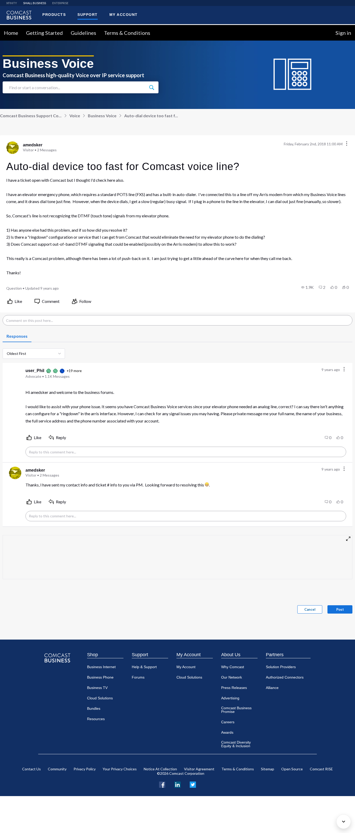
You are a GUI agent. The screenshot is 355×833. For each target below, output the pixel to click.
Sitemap (267, 769)
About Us (230, 654)
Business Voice (102, 115)
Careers (227, 722)
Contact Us (31, 769)
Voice (74, 115)
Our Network (231, 677)
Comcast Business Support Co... (31, 115)
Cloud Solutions (100, 698)
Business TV (97, 687)
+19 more (74, 371)
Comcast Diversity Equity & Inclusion (236, 744)
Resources (96, 719)
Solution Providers (281, 667)
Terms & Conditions (127, 33)
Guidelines (83, 33)
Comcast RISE (321, 769)
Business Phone (100, 677)
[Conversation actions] (347, 143)
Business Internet (101, 667)
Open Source (292, 769)
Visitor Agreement (199, 769)
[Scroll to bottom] (343, 821)
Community (57, 769)
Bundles (93, 708)
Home (11, 33)
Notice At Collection (160, 769)
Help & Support (144, 667)
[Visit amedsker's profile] (12, 147)
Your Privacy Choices (120, 769)
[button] (307, 287)
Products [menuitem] (54, 14)
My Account (188, 654)
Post (340, 609)
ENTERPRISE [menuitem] (60, 3)
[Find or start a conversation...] (151, 87)
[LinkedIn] (177, 784)
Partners (275, 654)
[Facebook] (162, 784)
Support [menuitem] (87, 14)
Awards (227, 732)
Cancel (309, 609)
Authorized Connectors (285, 677)
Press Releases (234, 687)
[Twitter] (193, 784)
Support (140, 654)
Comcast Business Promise (236, 709)
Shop (92, 654)
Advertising (230, 698)
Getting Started (44, 33)
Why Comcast (232, 667)
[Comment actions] (344, 369)
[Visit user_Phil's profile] (15, 373)
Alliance (272, 687)
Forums (138, 677)
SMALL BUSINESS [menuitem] (34, 3)
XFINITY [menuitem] (11, 3)
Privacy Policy (85, 769)
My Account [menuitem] (123, 14)
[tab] (17, 336)
